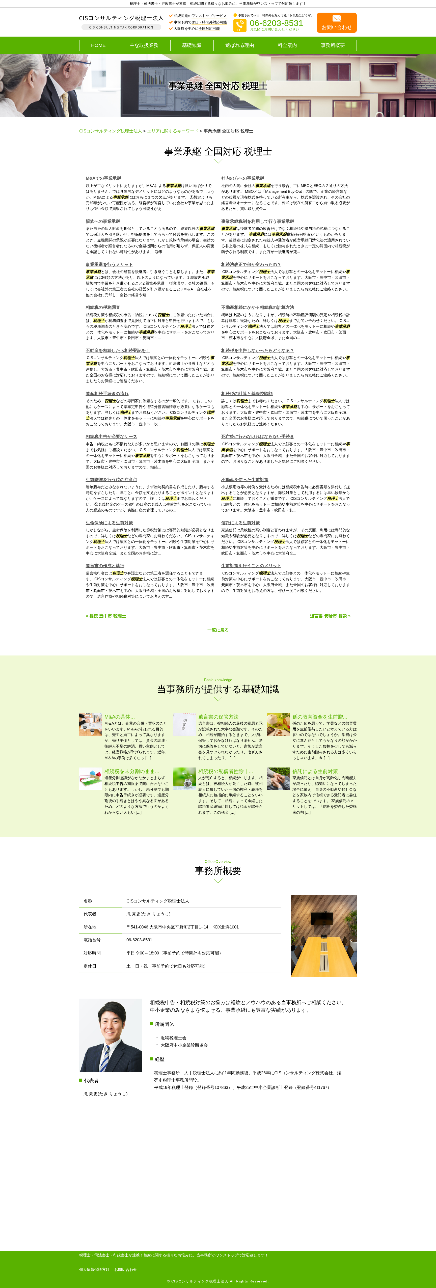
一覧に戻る (218, 630)
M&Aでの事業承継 (103, 178)
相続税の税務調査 (103, 307)
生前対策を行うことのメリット (251, 565)
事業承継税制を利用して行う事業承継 (257, 221)
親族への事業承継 (103, 221)
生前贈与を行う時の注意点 (111, 479)
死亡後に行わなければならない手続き (257, 436)
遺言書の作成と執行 (105, 565)
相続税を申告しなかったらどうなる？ (257, 350)
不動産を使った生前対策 (244, 479)
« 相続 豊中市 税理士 (106, 616)
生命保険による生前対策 (109, 522)
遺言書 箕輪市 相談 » (330, 616)
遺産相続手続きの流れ (107, 393)
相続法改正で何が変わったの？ (251, 264)
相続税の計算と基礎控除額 (247, 393)
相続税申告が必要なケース (111, 436)
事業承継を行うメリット (109, 264)
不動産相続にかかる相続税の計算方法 (257, 307)
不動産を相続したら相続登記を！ (118, 350)
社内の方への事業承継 (242, 178)
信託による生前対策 (240, 522)
